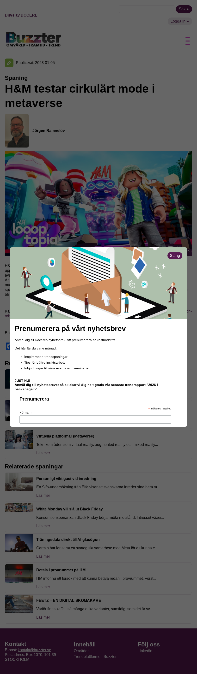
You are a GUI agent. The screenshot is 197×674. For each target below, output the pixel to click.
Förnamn (26, 412)
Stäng (175, 256)
